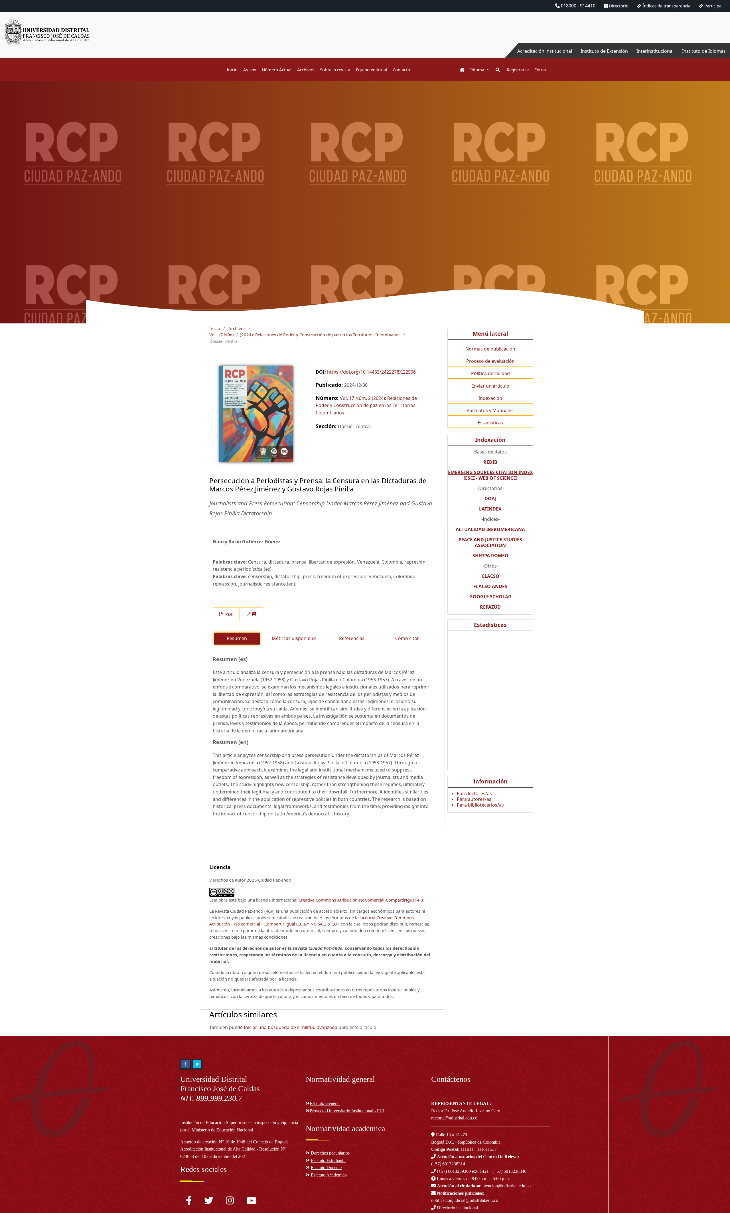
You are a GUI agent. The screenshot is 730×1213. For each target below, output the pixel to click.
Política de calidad (490, 373)
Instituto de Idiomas (704, 51)
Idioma (477, 69)
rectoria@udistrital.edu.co (454, 1117)
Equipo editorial (371, 69)
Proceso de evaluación (490, 361)
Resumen (237, 638)
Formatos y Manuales (490, 410)
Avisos (249, 69)
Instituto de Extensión (604, 51)
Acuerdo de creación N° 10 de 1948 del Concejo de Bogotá (234, 1141)
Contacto (401, 69)
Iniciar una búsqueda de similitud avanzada (290, 1027)
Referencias (351, 638)
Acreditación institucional (544, 51)
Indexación (490, 398)
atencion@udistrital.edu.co (484, 1185)
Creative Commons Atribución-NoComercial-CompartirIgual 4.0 (361, 900)
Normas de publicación (490, 349)
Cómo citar (407, 638)
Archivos (305, 69)
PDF (228, 614)
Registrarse (518, 69)
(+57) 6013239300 (454, 1171)
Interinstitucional (655, 51)
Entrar (540, 69)
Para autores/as (474, 799)
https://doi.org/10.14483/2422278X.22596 (371, 372)
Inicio (232, 69)
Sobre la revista (335, 69)
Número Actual (276, 69)
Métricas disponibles (294, 638)
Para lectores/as (474, 793)
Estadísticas (490, 423)
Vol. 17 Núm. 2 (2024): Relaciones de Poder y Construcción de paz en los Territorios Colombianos (304, 334)
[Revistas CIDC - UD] (459, 70)
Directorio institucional (457, 1207)
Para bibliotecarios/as (480, 805)
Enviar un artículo (490, 386)
